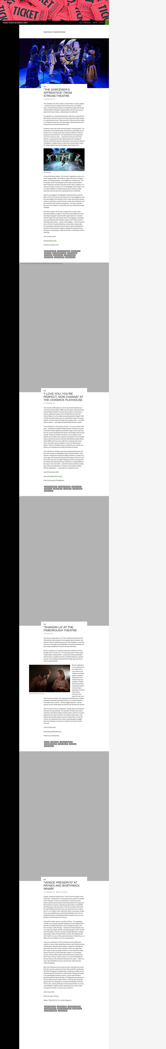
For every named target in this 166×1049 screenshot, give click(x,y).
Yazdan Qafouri (70, 257)
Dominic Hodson (76, 486)
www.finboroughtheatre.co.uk (52, 731)
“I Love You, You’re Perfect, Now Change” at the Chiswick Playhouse (63, 397)
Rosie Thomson (49, 746)
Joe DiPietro (67, 488)
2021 (45, 86)
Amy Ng (47, 741)
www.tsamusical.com (50, 240)
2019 (45, 390)
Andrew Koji (54, 741)
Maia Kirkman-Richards (59, 253)
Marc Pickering (72, 253)
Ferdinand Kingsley (50, 1008)
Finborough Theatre (50, 744)
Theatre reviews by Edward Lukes (15, 23)
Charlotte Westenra (64, 251)
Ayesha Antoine (62, 1006)
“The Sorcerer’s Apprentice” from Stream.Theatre (58, 92)
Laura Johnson (77, 488)
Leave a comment (63, 892)
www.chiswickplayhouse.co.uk (53, 476)
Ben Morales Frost (50, 251)
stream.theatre (59, 257)
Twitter (95, 22)
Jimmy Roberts (58, 488)
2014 (45, 879)
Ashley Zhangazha (50, 1006)
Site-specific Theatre (50, 1010)
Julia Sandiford (63, 744)
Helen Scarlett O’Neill (64, 1008)
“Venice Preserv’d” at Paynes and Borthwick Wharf (62, 885)
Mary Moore (48, 255)
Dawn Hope (48, 253)
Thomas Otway (63, 1010)
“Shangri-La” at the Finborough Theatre (60, 629)
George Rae (48, 488)
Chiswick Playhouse (64, 486)
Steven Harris (49, 257)
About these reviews (85, 22)
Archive (102, 22)
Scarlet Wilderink (70, 255)
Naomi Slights (49, 490)
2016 (45, 624)
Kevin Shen (73, 744)
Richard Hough (58, 255)
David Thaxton (76, 251)
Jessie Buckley (77, 1008)
